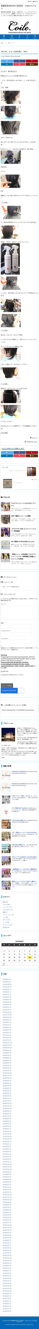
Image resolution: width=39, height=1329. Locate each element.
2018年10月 (7, 1108)
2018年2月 (7, 1129)
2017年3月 (7, 1156)
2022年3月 (7, 1004)
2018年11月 (7, 1106)
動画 (5, 902)
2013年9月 (7, 1263)
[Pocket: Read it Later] (19, 64)
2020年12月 (7, 1042)
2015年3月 (7, 1217)
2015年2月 (7, 1220)
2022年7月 (7, 994)
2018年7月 (7, 1116)
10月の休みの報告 (17, 844)
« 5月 (3, 965)
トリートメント (8, 914)
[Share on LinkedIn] (7, 64)
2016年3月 (7, 1187)
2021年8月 (7, 1022)
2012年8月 (7, 1296)
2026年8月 (7, 979)
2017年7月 (7, 1146)
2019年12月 (7, 1073)
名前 (2, 623)
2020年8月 (7, 1053)
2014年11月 (7, 1227)
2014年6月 (7, 1240)
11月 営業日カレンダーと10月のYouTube (24, 832)
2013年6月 (7, 1270)
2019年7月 (7, 1085)
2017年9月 (7, 1141)
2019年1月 (7, 1101)
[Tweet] (7, 61)
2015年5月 (7, 1212)
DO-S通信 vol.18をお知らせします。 (23, 541)
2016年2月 (7, 1189)
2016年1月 (7, 1192)
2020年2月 (7, 1068)
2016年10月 (7, 1169)
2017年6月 (7, 1149)
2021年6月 (7, 1027)
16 (35, 954)
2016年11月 (7, 1167)
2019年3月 (7, 1096)
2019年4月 (7, 1093)
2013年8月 (7, 1265)
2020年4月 (7, 1063)
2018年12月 (7, 1103)
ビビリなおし (7, 909)
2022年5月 (7, 999)
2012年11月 (7, 1288)
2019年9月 (7, 1080)
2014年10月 (7, 1230)
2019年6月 (7, 1088)
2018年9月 (7, 1111)
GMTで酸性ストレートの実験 (21, 516)
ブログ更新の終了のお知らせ (20, 808)
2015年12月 (7, 1194)
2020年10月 (7, 1047)
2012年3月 (7, 1308)
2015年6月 (7, 1210)
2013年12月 (7, 1255)
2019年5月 (7, 1091)
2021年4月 (7, 1032)
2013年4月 (7, 1276)
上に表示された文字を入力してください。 (13, 674)
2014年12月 (7, 1225)
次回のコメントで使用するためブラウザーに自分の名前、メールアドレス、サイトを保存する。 (19, 648)
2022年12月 (7, 984)
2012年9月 (7, 1293)
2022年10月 (7, 987)
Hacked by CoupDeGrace (19, 771)
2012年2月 (7, 1311)
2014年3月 (7, 1248)
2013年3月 (7, 1278)
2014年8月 (7, 1235)
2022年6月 (7, 997)
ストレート (13, 43)
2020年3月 (7, 1065)
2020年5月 (7, 1060)
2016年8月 (7, 1174)
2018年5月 (7, 1121)
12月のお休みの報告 (17, 820)
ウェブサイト (4, 638)
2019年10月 (7, 1078)
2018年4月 (7, 1123)
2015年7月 (7, 1207)
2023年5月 (7, 982)
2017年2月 (7, 1159)
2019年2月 (7, 1098)
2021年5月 (7, 1030)
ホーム (4, 43)
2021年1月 (7, 1040)
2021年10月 (7, 1017)
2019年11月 (7, 1075)
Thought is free (29, 1324)
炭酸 (5, 912)
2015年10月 (7, 1199)
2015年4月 (7, 1215)
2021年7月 (7, 1025)
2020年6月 (7, 1058)
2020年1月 (7, 1070)
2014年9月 (7, 1232)
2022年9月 (7, 989)
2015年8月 (7, 1205)
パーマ (6, 922)
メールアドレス (6, 631)
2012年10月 (7, 1291)
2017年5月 (7, 1151)
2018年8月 (7, 1113)
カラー (6, 919)
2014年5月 (7, 1243)
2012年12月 (7, 1286)
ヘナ (5, 917)
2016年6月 (7, 1179)
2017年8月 (7, 1144)
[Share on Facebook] (20, 61)
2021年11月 (7, 1015)
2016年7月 (7, 1177)
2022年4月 (7, 1002)
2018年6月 (7, 1118)
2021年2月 (7, 1037)
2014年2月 (7, 1250)
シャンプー (7, 907)
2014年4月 (7, 1245)
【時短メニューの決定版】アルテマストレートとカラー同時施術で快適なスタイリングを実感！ (23, 556)
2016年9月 (7, 1172)
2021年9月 (7, 1020)
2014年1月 (7, 1253)
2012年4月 (7, 1306)
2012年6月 (7, 1301)
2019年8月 (7, 1083)
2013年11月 (7, 1258)
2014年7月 (7, 1237)
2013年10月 (7, 1260)
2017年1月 (7, 1161)
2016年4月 (7, 1184)
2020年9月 (7, 1050)
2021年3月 (7, 1035)
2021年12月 (7, 1012)
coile (35, 442)
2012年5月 (7, 1303)
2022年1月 (7, 1009)
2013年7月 (7, 1268)
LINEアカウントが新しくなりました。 (23, 796)
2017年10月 (7, 1139)
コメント (3, 604)
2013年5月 (7, 1273)
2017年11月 (7, 1136)
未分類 (6, 927)
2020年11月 (7, 1045)
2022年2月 (7, 1007)
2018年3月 (7, 1126)
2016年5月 (7, 1182)
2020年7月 (7, 1055)
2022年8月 (7, 992)
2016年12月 (7, 1164)
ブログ (6, 904)
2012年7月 (7, 1298)
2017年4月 (7, 1154)
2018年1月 (7, 1131)
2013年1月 (7, 1283)
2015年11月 (7, 1197)
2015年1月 (7, 1222)
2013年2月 (7, 1281)
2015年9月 (7, 1202)
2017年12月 (7, 1134)
